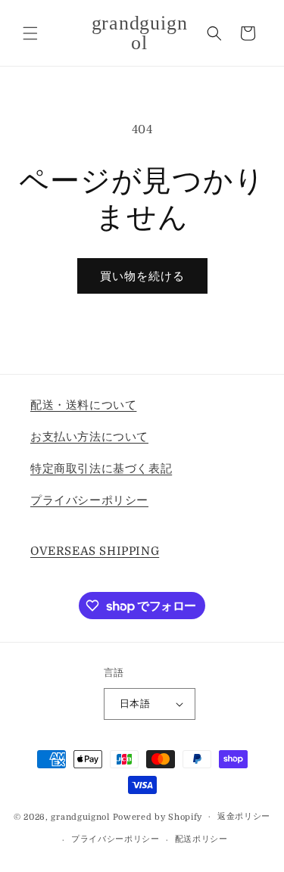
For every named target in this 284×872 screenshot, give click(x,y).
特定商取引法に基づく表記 (101, 468)
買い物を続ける (142, 276)
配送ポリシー (201, 839)
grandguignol (80, 816)
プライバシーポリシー (89, 500)
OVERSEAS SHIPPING (94, 551)
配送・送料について (83, 405)
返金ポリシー (243, 816)
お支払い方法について (89, 437)
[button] (30, 33)
